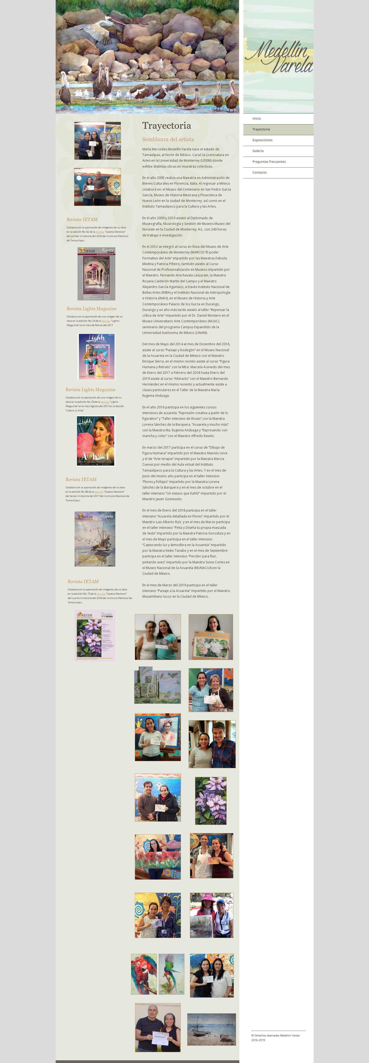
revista (100, 231)
